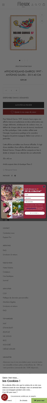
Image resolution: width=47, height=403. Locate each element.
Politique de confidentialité (31, 208)
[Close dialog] (44, 187)
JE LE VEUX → (34, 213)
